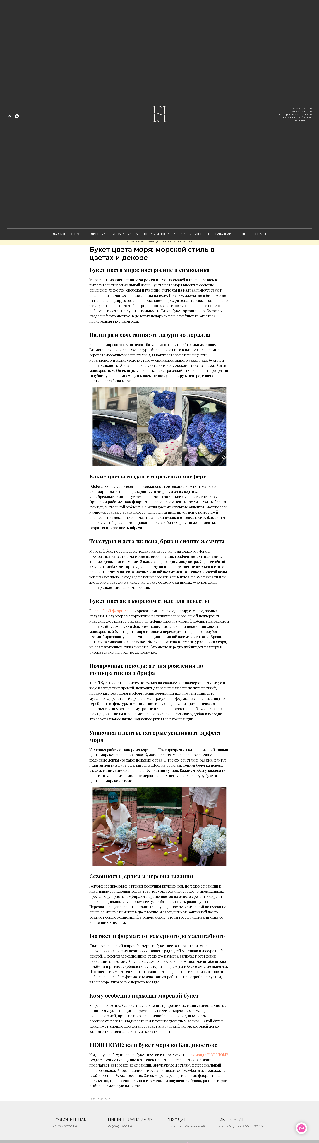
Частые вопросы (195, 234)
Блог (242, 234)
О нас (75, 234)
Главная (58, 234)
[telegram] (9, 117)
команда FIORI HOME (209, 1054)
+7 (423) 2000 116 (302, 111)
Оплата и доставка (159, 234)
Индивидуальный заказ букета (112, 234)
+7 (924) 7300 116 (302, 108)
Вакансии (223, 234)
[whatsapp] (17, 117)
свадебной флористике (112, 610)
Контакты (260, 234)
